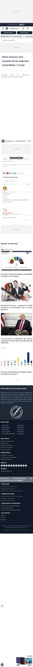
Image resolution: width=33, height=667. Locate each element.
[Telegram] (11, 466)
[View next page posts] (18, 380)
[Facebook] (4, 466)
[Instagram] (16, 466)
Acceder (21, 173)
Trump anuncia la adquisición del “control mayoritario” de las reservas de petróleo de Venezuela (16, 341)
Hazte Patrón (5, 438)
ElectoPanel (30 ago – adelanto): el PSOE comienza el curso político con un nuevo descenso (16, 307)
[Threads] (9, 466)
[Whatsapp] (7, 466)
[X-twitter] (2, 466)
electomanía (14, 28)
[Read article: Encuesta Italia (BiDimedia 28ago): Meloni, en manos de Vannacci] (16, 357)
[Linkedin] (24, 466)
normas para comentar (16, 157)
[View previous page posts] (15, 380)
